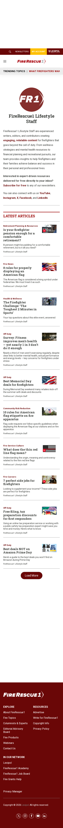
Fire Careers (9, 477)
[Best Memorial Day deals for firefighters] (49, 380)
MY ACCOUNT (38, 51)
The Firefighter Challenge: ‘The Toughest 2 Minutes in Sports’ (20, 307)
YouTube (45, 193)
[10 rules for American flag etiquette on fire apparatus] (49, 411)
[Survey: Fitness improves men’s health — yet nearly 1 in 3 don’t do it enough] (49, 337)
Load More (31, 575)
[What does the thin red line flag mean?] (49, 448)
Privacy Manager (12, 791)
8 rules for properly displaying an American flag (17, 271)
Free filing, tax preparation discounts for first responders (20, 515)
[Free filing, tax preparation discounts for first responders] (49, 511)
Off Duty (7, 334)
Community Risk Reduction (16, 408)
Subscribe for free (14, 185)
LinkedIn (42, 197)
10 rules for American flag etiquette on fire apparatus (19, 415)
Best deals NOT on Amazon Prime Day (17, 550)
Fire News (8, 264)
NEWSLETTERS (22, 51)
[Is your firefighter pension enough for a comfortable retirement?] (49, 229)
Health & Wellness (12, 298)
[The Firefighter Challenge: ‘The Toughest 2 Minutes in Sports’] (49, 301)
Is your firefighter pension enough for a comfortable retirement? (19, 235)
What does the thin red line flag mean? (20, 451)
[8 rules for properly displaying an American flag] (49, 267)
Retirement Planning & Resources (20, 226)
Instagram (9, 197)
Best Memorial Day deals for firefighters (18, 383)
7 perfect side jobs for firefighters (19, 482)
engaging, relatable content (20, 140)
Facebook (26, 197)
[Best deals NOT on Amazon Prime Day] (49, 548)
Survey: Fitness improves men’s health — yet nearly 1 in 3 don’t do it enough (20, 343)
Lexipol (25, 805)
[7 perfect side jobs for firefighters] (49, 480)
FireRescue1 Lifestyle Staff (15, 252)
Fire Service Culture (13, 445)
